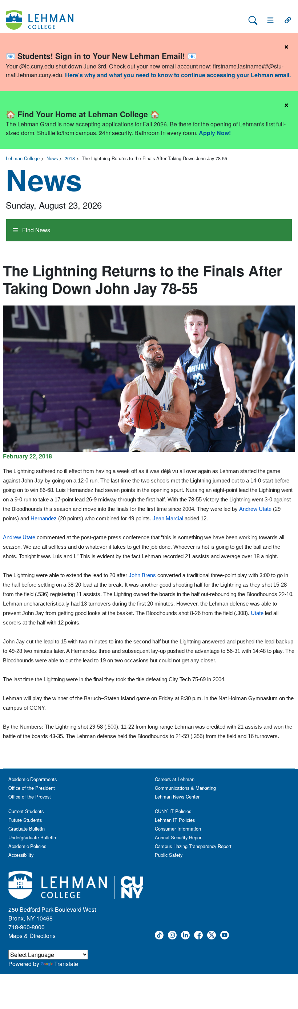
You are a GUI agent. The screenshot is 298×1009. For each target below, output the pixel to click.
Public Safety (168, 854)
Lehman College (23, 158)
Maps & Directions (32, 935)
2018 (70, 158)
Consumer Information (178, 828)
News (52, 158)
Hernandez (44, 518)
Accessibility (20, 854)
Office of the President (31, 787)
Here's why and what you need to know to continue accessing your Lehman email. (178, 75)
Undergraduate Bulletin (32, 837)
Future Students (25, 819)
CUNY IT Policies (173, 811)
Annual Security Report (179, 837)
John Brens (142, 575)
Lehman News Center (177, 796)
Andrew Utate (255, 509)
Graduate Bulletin (26, 828)
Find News (35, 230)
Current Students (26, 811)
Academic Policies (27, 846)
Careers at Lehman (174, 779)
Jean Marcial (168, 518)
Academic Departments (32, 779)
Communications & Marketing (185, 787)
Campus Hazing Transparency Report (193, 846)
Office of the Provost (29, 796)
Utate (257, 613)
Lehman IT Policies (175, 819)
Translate (66, 963)
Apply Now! (215, 133)
